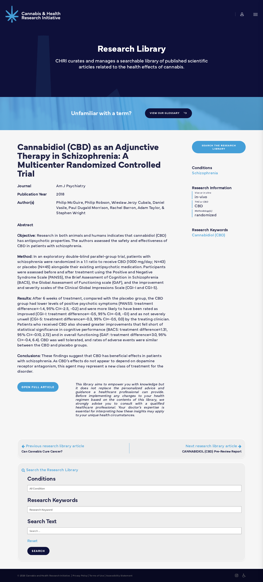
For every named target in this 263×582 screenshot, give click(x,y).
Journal (24, 185)
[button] (255, 14)
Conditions (202, 167)
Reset (32, 540)
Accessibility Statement (119, 575)
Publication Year (32, 193)
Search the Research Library (51, 469)
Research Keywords (210, 229)
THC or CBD (201, 201)
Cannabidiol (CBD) (208, 234)
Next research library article (211, 448)
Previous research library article (53, 448)
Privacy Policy (80, 575)
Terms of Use (96, 575)
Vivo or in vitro (203, 192)
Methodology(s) (203, 210)
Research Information (212, 187)
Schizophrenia (205, 172)
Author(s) (25, 202)
